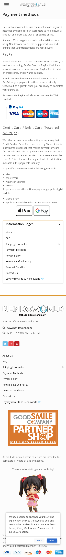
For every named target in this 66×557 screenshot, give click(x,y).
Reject (39, 540)
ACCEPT (52, 540)
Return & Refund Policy (18, 261)
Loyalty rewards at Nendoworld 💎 (25, 278)
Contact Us (12, 273)
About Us (11, 232)
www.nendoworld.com (19, 327)
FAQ (8, 238)
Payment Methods (16, 249)
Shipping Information (17, 244)
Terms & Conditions (17, 267)
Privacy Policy (13, 255)
